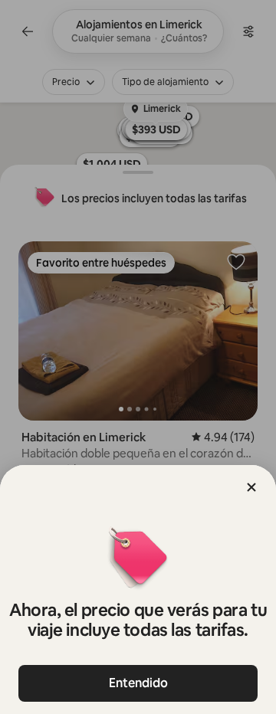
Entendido (138, 683)
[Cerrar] (251, 487)
